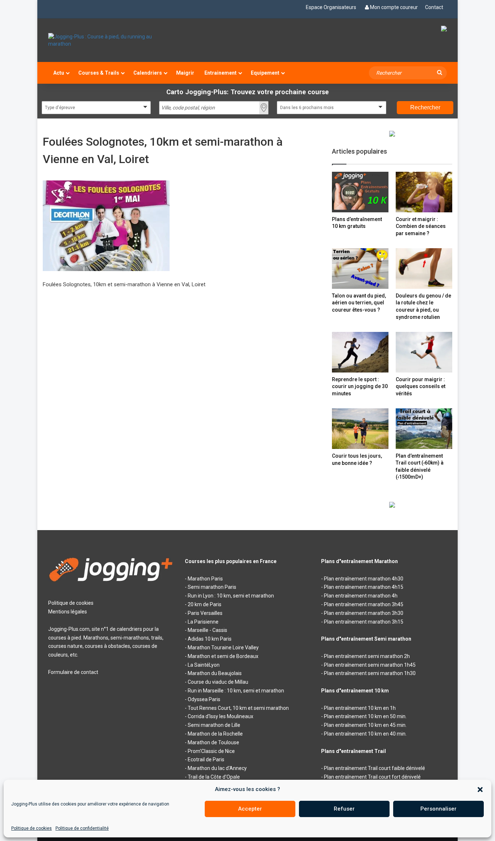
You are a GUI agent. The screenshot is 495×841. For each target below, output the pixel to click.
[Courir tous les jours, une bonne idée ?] (360, 428)
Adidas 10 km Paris (210, 639)
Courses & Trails (98, 73)
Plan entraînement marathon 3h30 (363, 613)
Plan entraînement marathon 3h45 (363, 604)
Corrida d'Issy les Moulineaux (220, 716)
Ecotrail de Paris (206, 759)
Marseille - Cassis (207, 630)
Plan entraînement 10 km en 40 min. (365, 734)
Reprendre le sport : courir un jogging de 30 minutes (360, 386)
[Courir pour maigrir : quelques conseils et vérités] (424, 352)
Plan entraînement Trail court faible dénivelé (374, 768)
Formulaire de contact (73, 672)
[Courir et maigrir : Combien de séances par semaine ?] (424, 192)
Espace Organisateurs (331, 7)
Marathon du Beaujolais (215, 673)
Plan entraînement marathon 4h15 (363, 587)
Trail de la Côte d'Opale (214, 777)
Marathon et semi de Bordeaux (223, 656)
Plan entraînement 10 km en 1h (360, 708)
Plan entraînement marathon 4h (361, 596)
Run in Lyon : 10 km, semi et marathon (231, 596)
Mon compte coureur (394, 7)
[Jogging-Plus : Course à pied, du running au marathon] (111, 40)
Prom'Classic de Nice (211, 751)
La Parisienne (203, 622)
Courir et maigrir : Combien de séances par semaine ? (421, 226)
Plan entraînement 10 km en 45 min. (365, 725)
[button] (480, 789)
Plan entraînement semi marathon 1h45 (370, 665)
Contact (434, 7)
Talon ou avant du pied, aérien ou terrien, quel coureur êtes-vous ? (359, 303)
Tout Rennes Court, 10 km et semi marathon (238, 708)
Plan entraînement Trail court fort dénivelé (372, 777)
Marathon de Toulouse (213, 742)
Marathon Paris (205, 579)
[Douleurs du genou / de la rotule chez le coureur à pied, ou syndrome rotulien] (424, 268)
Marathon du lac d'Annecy (217, 768)
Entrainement (220, 73)
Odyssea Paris (204, 699)
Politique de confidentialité (82, 828)
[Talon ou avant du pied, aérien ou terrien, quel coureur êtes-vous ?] (360, 268)
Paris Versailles (205, 613)
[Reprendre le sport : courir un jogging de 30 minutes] (360, 352)
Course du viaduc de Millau (218, 682)
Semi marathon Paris (212, 587)
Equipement (265, 73)
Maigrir (185, 73)
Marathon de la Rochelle (215, 734)
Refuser (344, 808)
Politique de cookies (31, 828)
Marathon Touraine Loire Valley (223, 647)
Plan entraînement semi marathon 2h (367, 656)
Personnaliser (438, 808)
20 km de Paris (204, 604)
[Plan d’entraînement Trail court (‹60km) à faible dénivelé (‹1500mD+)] (424, 428)
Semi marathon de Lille (214, 725)
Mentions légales (67, 612)
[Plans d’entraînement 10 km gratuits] (360, 192)
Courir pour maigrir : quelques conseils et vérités (420, 386)
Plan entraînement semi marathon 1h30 (370, 673)
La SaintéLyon (204, 665)
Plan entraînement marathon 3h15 (363, 622)
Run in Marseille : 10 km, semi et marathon (236, 691)
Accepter (250, 808)
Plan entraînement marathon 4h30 (363, 579)
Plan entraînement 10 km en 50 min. (365, 716)
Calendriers (147, 73)
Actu (58, 73)
